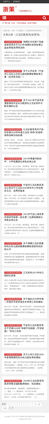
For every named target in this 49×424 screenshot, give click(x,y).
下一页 (37, 404)
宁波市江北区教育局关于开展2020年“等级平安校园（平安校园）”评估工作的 (24, 328)
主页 (13, 30)
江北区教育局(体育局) (33, 30)
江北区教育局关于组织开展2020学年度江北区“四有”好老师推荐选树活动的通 (24, 132)
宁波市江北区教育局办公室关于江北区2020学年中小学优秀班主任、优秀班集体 (24, 188)
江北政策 (20, 30)
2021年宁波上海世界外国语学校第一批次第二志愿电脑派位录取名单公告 (24, 217)
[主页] (21, 11)
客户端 (7, 23)
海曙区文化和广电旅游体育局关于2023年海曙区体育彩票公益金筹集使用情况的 (24, 45)
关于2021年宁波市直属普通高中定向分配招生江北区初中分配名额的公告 (24, 103)
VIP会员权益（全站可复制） (27, 23)
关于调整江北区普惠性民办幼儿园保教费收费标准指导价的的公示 (24, 246)
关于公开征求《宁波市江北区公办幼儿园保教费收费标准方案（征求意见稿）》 (24, 74)
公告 (13, 23)
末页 (5, 408)
